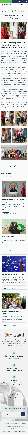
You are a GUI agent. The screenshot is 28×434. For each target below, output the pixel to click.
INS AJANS (22, 431)
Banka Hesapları (6, 1)
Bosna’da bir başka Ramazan (9, 12)
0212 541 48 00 (14, 358)
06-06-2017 (21, 12)
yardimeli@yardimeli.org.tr (14, 370)
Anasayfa (10, 10)
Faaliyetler (17, 10)
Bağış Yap (18, 1)
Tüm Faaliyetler (5, 176)
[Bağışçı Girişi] (26, 1)
